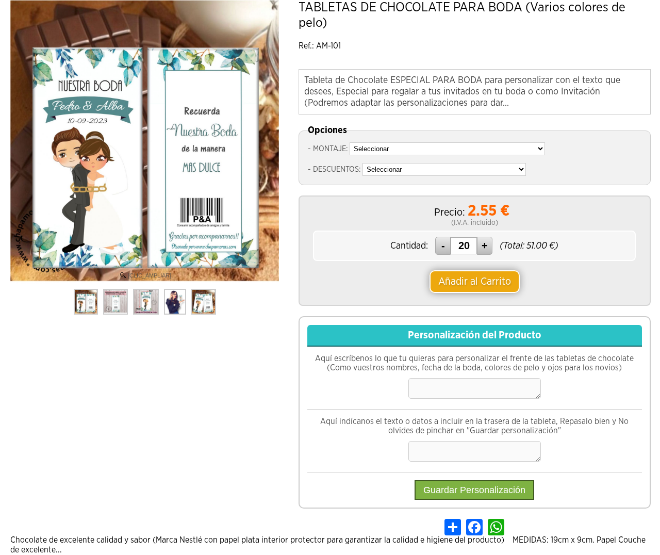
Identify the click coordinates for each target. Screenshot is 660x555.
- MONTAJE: (328, 149)
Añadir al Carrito (474, 281)
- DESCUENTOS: (334, 169)
